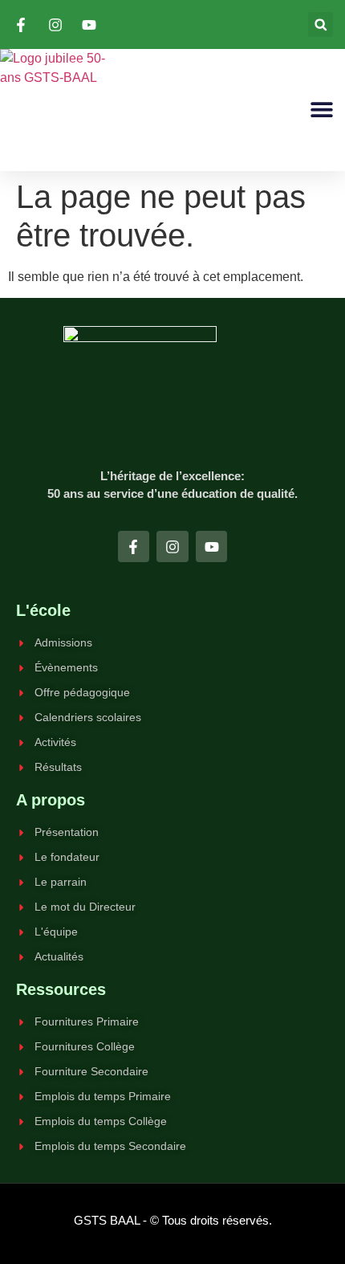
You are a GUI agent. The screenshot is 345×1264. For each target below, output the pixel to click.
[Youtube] (212, 547)
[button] (320, 24)
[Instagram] (172, 547)
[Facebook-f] (134, 547)
